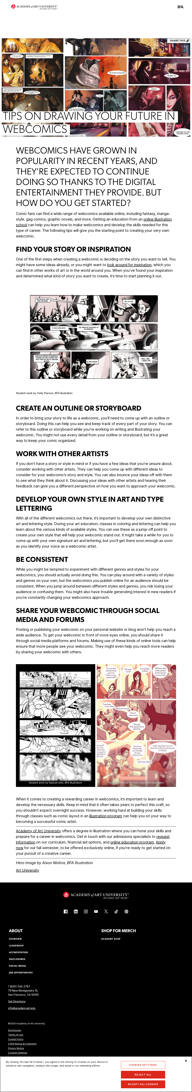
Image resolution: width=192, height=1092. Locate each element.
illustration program (105, 816)
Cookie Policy (15, 1039)
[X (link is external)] (106, 911)
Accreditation (18, 952)
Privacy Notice (16, 1048)
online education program (132, 842)
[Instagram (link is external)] (86, 911)
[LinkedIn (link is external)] (76, 911)
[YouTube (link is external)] (96, 911)
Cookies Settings (17, 1052)
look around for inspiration (129, 265)
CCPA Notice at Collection (22, 1043)
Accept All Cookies (143, 1084)
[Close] (186, 1061)
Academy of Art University (38, 831)
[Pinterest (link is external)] (126, 911)
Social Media (17, 966)
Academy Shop (111, 939)
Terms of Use (15, 1034)
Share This (177, 41)
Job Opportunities (21, 973)
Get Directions (17, 1001)
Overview (15, 939)
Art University (27, 870)
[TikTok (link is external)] (116, 911)
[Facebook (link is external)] (65, 911)
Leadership (16, 946)
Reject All (143, 1074)
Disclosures (14, 1030)
